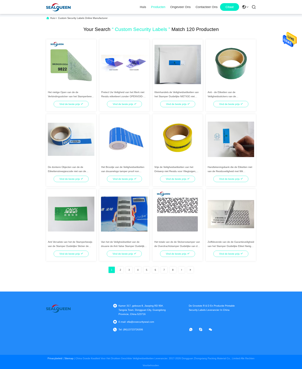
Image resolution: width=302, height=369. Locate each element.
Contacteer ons (207, 7)
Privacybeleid (55, 358)
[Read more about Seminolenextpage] (181, 270)
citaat (229, 7)
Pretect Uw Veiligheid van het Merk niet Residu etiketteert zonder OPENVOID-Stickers (122, 96)
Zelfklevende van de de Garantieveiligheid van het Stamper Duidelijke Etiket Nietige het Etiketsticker (231, 246)
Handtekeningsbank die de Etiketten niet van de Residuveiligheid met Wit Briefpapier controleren (230, 171)
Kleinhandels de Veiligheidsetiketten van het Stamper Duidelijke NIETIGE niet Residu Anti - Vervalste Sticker (176, 96)
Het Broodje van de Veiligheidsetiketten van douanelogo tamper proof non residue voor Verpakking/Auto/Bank (122, 171)
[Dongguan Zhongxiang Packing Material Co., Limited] (58, 7)
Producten (158, 7)
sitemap (68, 358)
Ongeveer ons (180, 7)
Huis (143, 7)
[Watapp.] (193, 329)
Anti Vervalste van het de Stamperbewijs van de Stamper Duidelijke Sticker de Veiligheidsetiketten (70, 246)
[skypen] (203, 329)
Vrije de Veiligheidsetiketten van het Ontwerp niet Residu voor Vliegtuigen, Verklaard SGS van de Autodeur (175, 171)
